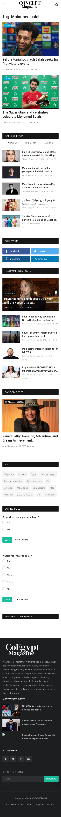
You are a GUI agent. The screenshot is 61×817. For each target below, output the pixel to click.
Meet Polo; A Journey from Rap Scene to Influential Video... (38, 186)
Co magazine (39, 487)
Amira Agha (27, 175)
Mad (52, 487)
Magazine (9, 474)
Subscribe (51, 778)
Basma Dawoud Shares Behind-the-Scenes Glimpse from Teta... (39, 737)
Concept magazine (13, 481)
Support (40, 804)
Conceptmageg (34, 481)
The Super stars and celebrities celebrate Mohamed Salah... (25, 114)
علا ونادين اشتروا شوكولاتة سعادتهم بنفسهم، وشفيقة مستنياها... (38, 202)
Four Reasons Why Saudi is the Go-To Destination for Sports (38, 318)
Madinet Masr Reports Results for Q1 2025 (40, 351)
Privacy (50, 804)
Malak (6, 307)
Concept (22, 474)
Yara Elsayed (28, 207)
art (38, 494)
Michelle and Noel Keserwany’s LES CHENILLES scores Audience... (28, 438)
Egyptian (8, 487)
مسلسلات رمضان (25, 494)
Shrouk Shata (28, 159)
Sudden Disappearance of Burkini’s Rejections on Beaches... (40, 218)
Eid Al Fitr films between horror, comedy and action (37, 708)
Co (47, 481)
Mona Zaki (50, 494)
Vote (7, 539)
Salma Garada (8, 122)
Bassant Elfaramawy (31, 223)
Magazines (22, 487)
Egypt (33, 474)
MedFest (8, 494)
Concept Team (28, 324)
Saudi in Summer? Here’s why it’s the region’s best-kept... (39, 334)
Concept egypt (48, 474)
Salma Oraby (28, 191)
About (30, 804)
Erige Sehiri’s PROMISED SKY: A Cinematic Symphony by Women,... (40, 369)
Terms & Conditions (14, 804)
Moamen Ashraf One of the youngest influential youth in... (38, 170)
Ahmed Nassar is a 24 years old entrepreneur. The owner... (37, 722)
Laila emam (7, 69)
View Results (21, 539)
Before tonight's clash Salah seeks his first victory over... (30, 61)
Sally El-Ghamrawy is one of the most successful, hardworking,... (39, 154)
